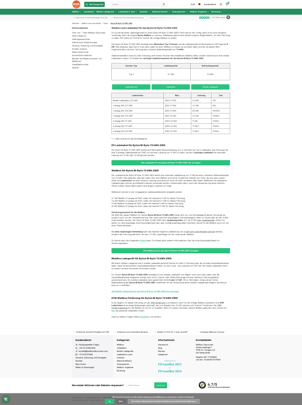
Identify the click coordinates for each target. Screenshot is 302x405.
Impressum (163, 344)
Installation (89, 12)
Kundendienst (210, 4)
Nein (121, 401)
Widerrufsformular (80, 52)
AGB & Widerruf (79, 36)
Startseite (75, 23)
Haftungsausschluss (81, 39)
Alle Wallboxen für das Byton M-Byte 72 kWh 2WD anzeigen (171, 250)
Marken (161, 351)
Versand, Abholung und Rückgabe (87, 46)
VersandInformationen (82, 55)
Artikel (143, 240)
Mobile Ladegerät (210, 87)
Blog (160, 348)
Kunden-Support (79, 49)
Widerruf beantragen (85, 367)
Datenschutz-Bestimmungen (84, 42)
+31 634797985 (86, 354)
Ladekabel (170, 87)
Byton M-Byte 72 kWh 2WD (121, 23)
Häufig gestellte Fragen (89, 344)
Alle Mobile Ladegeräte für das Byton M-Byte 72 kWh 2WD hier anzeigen (145, 291)
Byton (106, 23)
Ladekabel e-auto (127, 12)
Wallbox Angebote (198, 12)
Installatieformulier (80, 64)
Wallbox (75, 12)
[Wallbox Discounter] (76, 4)
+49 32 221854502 (87, 348)
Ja (109, 401)
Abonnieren (160, 385)
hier (113, 310)
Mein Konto (81, 364)
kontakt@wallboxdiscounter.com (93, 351)
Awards (75, 67)
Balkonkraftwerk (160, 12)
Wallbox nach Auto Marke (91, 23)
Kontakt (79, 361)
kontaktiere (144, 317)
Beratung (216, 12)
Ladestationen (131, 87)
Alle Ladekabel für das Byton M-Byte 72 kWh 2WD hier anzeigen (171, 163)
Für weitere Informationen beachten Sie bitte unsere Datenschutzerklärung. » (164, 401)
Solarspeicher (178, 12)
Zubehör (144, 12)
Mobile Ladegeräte (105, 12)
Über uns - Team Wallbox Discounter (89, 33)
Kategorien (163, 354)
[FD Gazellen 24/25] (175, 367)
